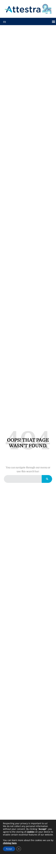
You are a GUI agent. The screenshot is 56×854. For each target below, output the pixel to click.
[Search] (47, 479)
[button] (53, 21)
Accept (9, 848)
